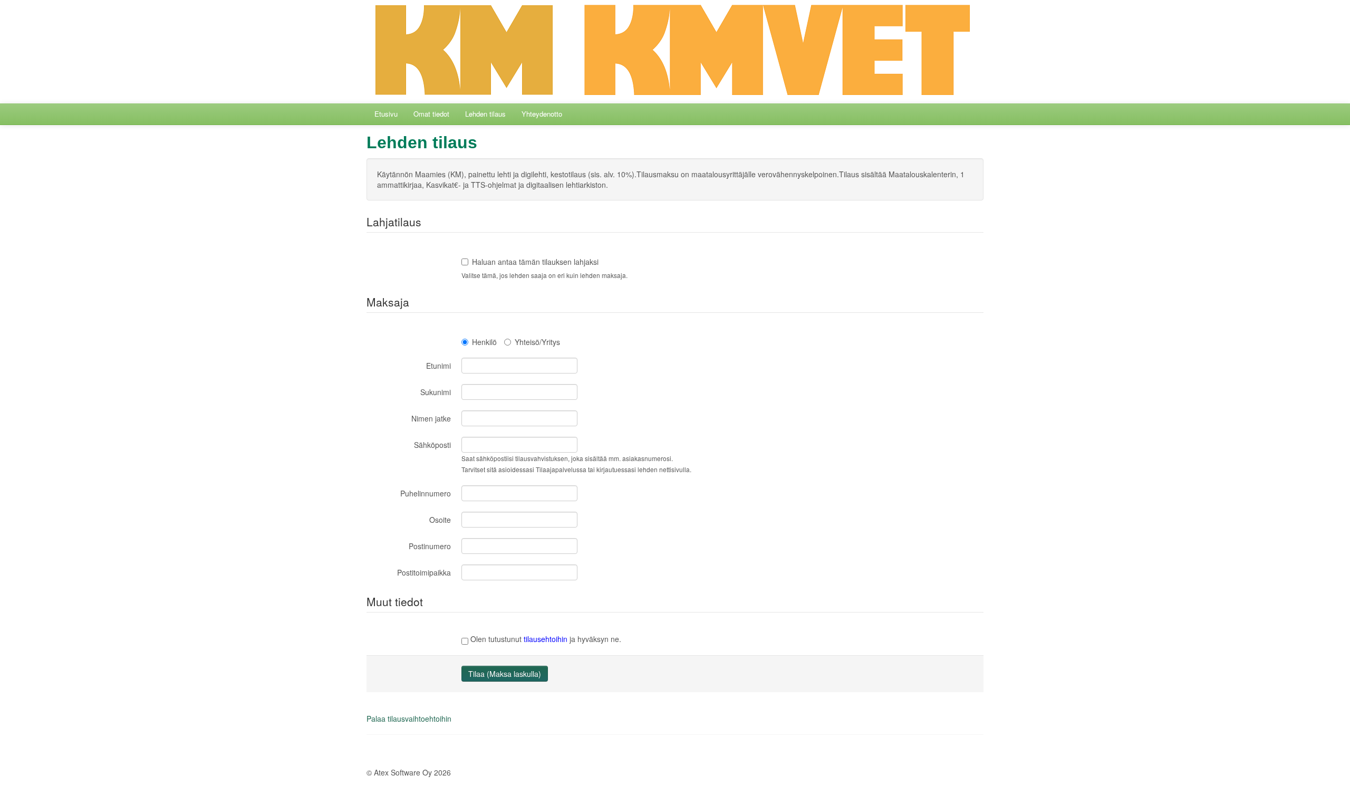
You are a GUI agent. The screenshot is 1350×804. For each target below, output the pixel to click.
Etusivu (386, 114)
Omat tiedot (431, 114)
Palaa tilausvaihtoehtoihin (409, 718)
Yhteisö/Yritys (537, 342)
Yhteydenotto (542, 114)
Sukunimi (435, 392)
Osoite (440, 519)
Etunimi (438, 365)
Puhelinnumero (425, 493)
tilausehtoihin (545, 639)
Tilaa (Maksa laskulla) (504, 673)
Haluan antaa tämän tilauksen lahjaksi (535, 261)
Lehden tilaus (485, 114)
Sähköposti (432, 444)
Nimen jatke (431, 418)
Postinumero (430, 546)
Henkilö (484, 342)
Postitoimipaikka (424, 572)
